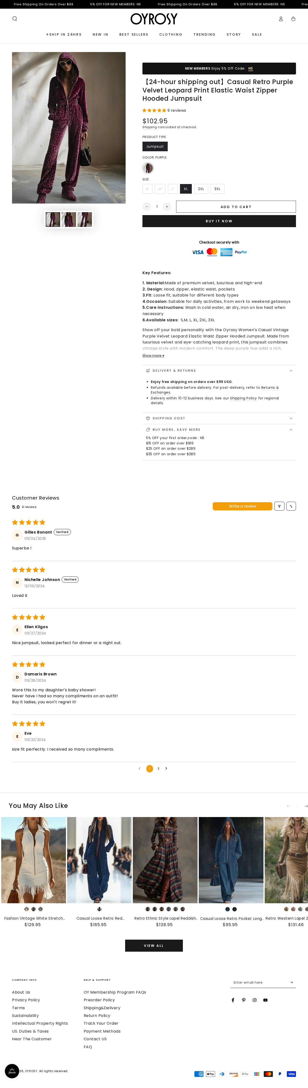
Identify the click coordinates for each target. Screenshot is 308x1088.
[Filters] (279, 506)
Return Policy (97, 1015)
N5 (250, 68)
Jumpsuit (157, 147)
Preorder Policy (99, 1000)
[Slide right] (302, 807)
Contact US (95, 1039)
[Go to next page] (167, 768)
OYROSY (31, 1071)
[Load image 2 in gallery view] (69, 219)
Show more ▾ (153, 355)
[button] (14, 18)
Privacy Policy (26, 1000)
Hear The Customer (32, 1039)
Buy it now (219, 221)
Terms (18, 1008)
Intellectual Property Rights (40, 1023)
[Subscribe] (293, 982)
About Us (21, 992)
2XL (203, 190)
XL (188, 190)
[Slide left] (292, 807)
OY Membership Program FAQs (115, 992)
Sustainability (25, 1015)
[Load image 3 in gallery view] (84, 219)
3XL (219, 190)
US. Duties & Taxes (30, 1031)
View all (154, 945)
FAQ (88, 1047)
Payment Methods (102, 1031)
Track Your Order (101, 1023)
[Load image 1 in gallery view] (53, 219)
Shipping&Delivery (102, 1008)
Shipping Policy (243, 398)
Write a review (242, 506)
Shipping (149, 127)
